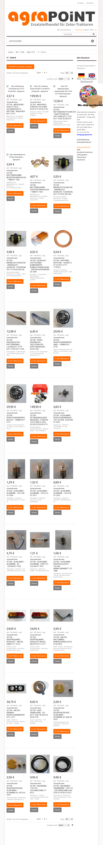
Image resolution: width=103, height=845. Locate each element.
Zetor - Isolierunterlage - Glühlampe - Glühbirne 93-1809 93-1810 (62, 714)
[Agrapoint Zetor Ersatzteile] (81, 75)
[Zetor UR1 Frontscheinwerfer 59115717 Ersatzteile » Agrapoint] (16, 393)
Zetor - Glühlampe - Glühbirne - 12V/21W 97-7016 (62, 493)
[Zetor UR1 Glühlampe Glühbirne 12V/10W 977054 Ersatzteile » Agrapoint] (16, 469)
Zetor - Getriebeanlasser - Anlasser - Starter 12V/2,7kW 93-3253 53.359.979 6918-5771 (39, 419)
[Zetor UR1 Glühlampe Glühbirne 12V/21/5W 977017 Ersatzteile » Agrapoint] (40, 469)
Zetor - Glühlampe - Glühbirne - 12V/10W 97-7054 (16, 493)
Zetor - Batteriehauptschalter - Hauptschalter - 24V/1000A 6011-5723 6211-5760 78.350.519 (64, 114)
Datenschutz (81, 157)
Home (10, 52)
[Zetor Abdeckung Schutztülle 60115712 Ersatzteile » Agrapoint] (16, 89)
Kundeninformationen (85, 152)
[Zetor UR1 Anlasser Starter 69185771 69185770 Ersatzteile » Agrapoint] (40, 89)
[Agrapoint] (51, 18)
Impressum (81, 160)
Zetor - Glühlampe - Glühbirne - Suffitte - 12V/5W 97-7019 (39, 564)
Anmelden (90, 3)
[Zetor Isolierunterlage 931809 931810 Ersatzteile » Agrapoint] (63, 689)
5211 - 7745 (20, 52)
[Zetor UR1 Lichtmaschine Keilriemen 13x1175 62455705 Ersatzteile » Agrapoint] (63, 764)
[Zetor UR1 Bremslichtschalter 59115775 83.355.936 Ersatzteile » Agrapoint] (63, 163)
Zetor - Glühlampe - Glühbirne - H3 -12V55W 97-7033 (16, 564)
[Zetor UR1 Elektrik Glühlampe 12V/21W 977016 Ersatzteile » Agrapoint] (63, 469)
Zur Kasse (80, 3)
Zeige (62, 73)
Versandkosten (12, 102)
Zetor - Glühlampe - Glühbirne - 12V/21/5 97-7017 (39, 493)
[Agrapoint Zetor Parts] (92, 75)
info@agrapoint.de (84, 135)
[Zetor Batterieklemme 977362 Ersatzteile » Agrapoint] (16, 157)
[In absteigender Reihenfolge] (72, 79)
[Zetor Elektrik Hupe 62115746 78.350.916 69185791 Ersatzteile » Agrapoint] (40, 689)
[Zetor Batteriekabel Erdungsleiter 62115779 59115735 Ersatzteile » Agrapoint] (16, 318)
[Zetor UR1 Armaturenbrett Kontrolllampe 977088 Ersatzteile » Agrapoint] (63, 540)
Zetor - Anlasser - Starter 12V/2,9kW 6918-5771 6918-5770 (39, 107)
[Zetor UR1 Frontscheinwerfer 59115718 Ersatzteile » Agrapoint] (63, 318)
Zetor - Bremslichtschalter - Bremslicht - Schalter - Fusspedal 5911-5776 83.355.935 (16, 265)
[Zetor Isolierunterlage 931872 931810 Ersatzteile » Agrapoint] (16, 764)
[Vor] (46, 73)
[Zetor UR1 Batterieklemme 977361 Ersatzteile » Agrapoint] (40, 163)
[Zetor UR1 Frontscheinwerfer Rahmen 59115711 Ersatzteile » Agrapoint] (16, 689)
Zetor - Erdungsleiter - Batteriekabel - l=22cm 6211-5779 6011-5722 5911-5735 (15, 344)
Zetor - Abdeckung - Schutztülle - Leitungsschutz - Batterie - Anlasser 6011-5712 (16, 109)
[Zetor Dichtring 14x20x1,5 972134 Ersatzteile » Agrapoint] (63, 239)
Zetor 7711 (31, 52)
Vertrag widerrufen (83, 147)
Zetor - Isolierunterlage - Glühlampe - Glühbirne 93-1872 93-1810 (16, 790)
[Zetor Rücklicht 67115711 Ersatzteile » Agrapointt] (40, 615)
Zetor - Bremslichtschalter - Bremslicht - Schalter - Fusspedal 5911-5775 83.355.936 (63, 189)
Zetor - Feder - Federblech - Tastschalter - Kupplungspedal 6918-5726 (37, 344)
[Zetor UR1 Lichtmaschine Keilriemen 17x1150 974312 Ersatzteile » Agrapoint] (40, 764)
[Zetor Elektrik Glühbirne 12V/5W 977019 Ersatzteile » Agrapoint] (40, 540)
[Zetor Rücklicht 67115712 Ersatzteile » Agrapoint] (16, 615)
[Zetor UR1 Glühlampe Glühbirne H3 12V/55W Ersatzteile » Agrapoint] (16, 540)
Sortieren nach (52, 79)
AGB (78, 150)
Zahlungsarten (82, 155)
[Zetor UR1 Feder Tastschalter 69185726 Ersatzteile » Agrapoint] (40, 318)
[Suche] (93, 34)
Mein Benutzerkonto (64, 30)
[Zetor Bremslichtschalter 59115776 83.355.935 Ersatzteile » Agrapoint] (16, 239)
